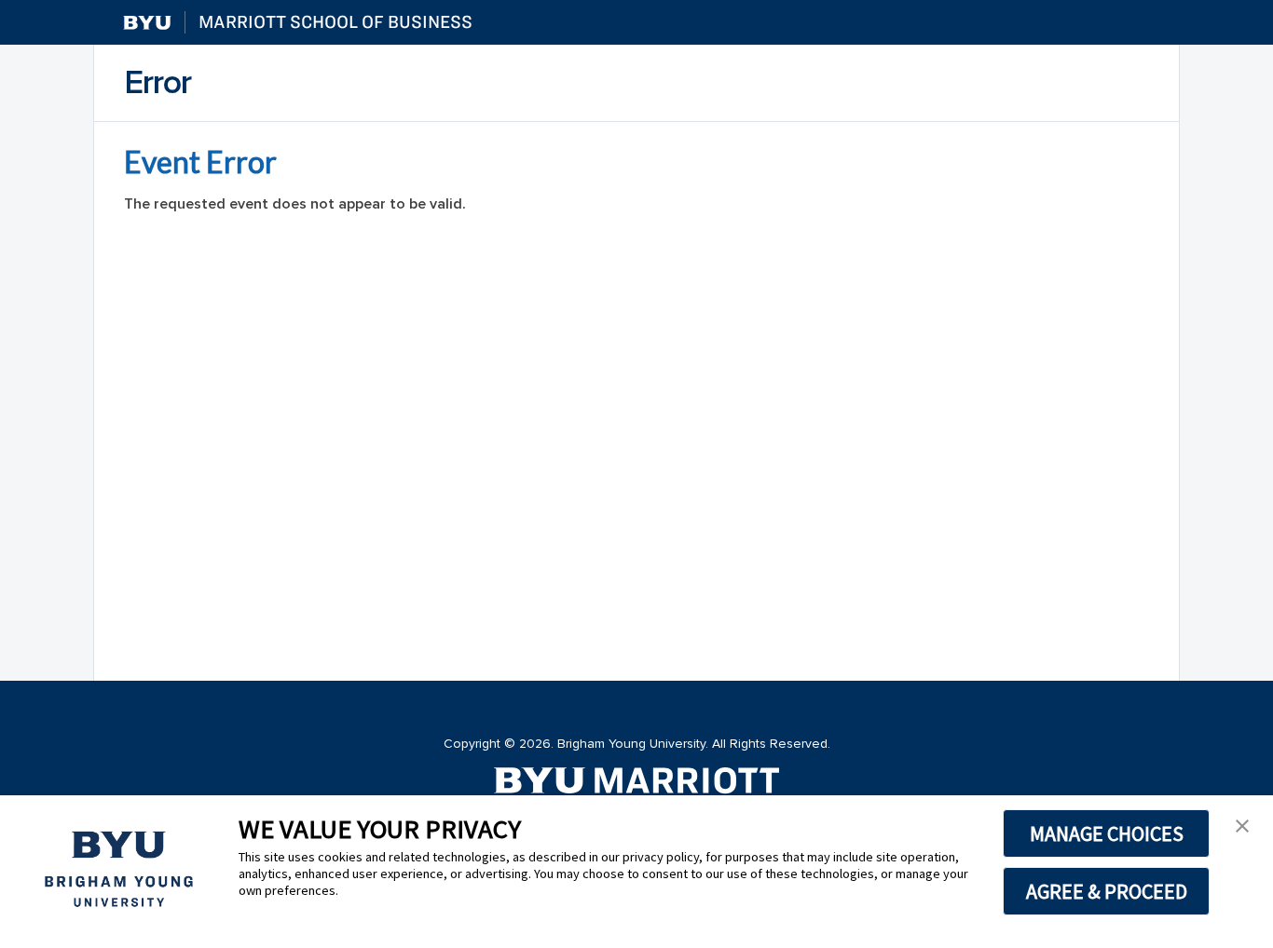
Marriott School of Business (335, 22)
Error (157, 82)
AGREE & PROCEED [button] (1106, 891)
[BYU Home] (147, 23)
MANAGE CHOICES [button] (1107, 833)
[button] (1242, 826)
